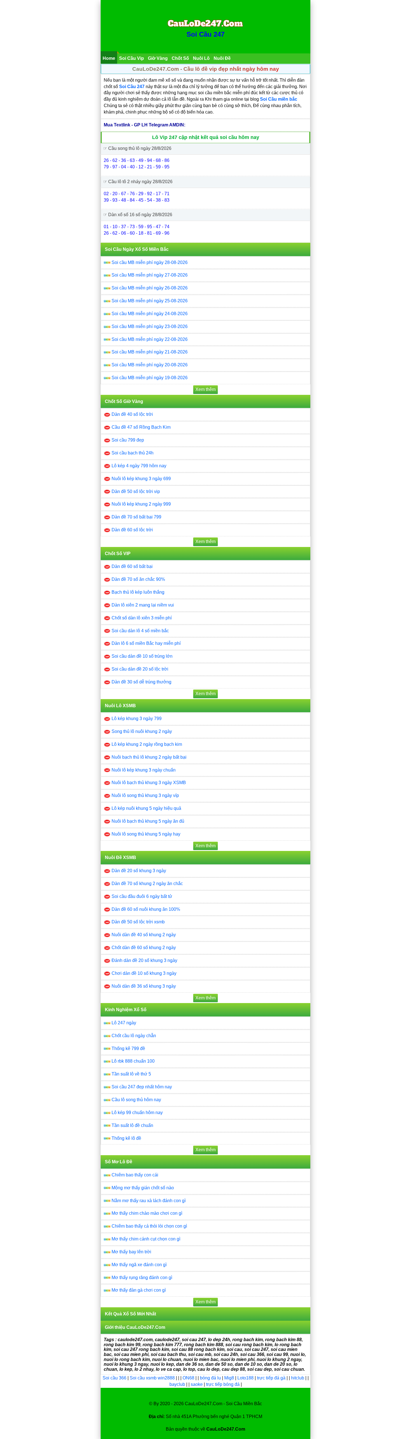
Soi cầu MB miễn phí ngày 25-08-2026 (150, 300)
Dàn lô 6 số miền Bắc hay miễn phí (146, 643)
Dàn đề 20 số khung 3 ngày (139, 870)
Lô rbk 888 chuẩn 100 (133, 1061)
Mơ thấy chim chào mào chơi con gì (147, 1213)
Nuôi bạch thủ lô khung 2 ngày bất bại (149, 757)
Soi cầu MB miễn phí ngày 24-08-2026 (150, 313)
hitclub (298, 1378)
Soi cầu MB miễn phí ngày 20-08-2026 (150, 364)
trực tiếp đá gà (272, 1378)
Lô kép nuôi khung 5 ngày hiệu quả (146, 808)
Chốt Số (180, 58)
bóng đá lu (210, 1378)
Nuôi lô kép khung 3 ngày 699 (141, 478)
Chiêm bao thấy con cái (135, 1175)
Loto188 (245, 1378)
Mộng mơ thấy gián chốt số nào (143, 1187)
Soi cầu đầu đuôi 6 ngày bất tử (142, 896)
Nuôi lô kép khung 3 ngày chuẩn (144, 770)
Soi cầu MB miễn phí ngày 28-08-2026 (150, 262)
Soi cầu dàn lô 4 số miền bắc (140, 630)
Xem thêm (205, 389)
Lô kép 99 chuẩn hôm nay (137, 1112)
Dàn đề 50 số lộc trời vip (136, 491)
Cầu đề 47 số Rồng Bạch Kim (141, 427)
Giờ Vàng (158, 58)
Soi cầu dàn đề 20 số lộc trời (140, 669)
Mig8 (229, 1378)
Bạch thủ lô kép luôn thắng (138, 592)
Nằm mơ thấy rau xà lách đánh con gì (149, 1200)
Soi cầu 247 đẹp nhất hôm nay (142, 1086)
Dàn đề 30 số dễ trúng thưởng (141, 682)
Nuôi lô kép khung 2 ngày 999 (141, 504)
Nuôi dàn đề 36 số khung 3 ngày (144, 986)
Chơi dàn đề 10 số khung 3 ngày (144, 973)
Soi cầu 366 (114, 1378)
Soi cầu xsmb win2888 (152, 1378)
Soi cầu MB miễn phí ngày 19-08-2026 (150, 377)
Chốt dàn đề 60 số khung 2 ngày (144, 947)
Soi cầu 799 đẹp (128, 440)
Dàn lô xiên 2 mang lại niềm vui (143, 605)
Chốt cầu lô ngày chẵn (134, 1035)
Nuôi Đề (222, 58)
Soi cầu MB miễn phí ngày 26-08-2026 (150, 288)
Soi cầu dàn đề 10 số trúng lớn (142, 656)
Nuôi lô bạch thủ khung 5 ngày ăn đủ (148, 821)
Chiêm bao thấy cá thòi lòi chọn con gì (149, 1226)
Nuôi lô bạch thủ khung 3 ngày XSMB (149, 782)
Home (109, 58)
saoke (197, 1384)
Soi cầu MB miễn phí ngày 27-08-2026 (150, 275)
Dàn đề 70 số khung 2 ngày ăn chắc (147, 883)
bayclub (177, 1384)
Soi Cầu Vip (131, 58)
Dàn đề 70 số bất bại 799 (136, 517)
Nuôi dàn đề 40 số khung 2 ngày (144, 934)
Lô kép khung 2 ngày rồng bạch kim (147, 744)
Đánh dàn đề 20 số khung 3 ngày (144, 960)
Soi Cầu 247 (205, 34)
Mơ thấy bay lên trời (131, 1251)
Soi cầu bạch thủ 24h (132, 452)
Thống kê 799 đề (128, 1048)
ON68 (188, 1378)
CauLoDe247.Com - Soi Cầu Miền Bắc (223, 1403)
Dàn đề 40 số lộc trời (132, 414)
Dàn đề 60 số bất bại (132, 566)
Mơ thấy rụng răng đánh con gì (142, 1277)
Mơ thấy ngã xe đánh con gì (139, 1264)
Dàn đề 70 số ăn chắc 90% (138, 579)
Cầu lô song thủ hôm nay (136, 1099)
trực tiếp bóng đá (223, 1384)
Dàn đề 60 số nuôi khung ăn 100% (146, 909)
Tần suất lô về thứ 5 (131, 1074)
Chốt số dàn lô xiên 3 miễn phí (142, 617)
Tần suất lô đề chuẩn (132, 1125)
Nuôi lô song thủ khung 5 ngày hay (146, 834)
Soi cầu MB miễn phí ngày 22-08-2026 (150, 339)
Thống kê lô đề (126, 1138)
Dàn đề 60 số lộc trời (132, 529)
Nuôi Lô (201, 58)
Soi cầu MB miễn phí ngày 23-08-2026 (150, 326)
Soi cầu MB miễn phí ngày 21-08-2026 (150, 352)
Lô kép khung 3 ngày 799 (137, 718)
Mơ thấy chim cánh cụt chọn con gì (146, 1239)
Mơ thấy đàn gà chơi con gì (139, 1290)
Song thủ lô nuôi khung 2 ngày (142, 731)
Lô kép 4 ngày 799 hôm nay (139, 465)
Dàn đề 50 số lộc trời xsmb (138, 921)
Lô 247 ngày (124, 1022)
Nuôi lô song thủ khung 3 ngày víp (145, 795)
